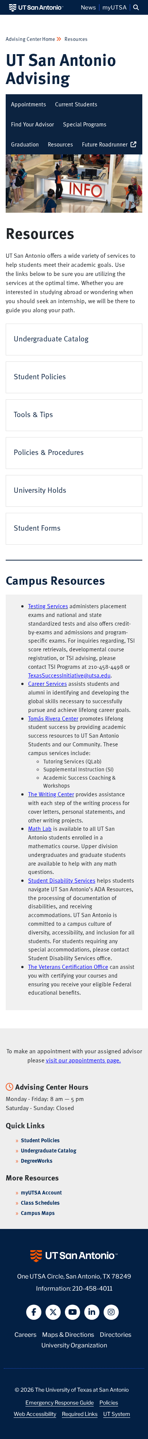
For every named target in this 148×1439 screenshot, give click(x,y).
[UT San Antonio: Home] (36, 7)
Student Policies (40, 1140)
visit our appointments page (82, 1060)
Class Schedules (40, 1203)
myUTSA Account (41, 1192)
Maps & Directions (68, 1334)
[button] (136, 7)
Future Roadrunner (106, 144)
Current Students (76, 104)
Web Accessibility (35, 1413)
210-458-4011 (92, 1287)
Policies (108, 1402)
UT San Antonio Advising (61, 68)
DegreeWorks (36, 1161)
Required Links (80, 1413)
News (88, 7)
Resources (75, 39)
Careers (25, 1334)
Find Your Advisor (32, 124)
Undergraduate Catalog (48, 1150)
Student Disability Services (61, 880)
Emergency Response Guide (59, 1402)
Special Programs (84, 124)
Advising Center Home (31, 39)
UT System (116, 1413)
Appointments (28, 104)
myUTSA (114, 7)
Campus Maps (38, 1213)
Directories (115, 1334)
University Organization (74, 1344)
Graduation (25, 144)
